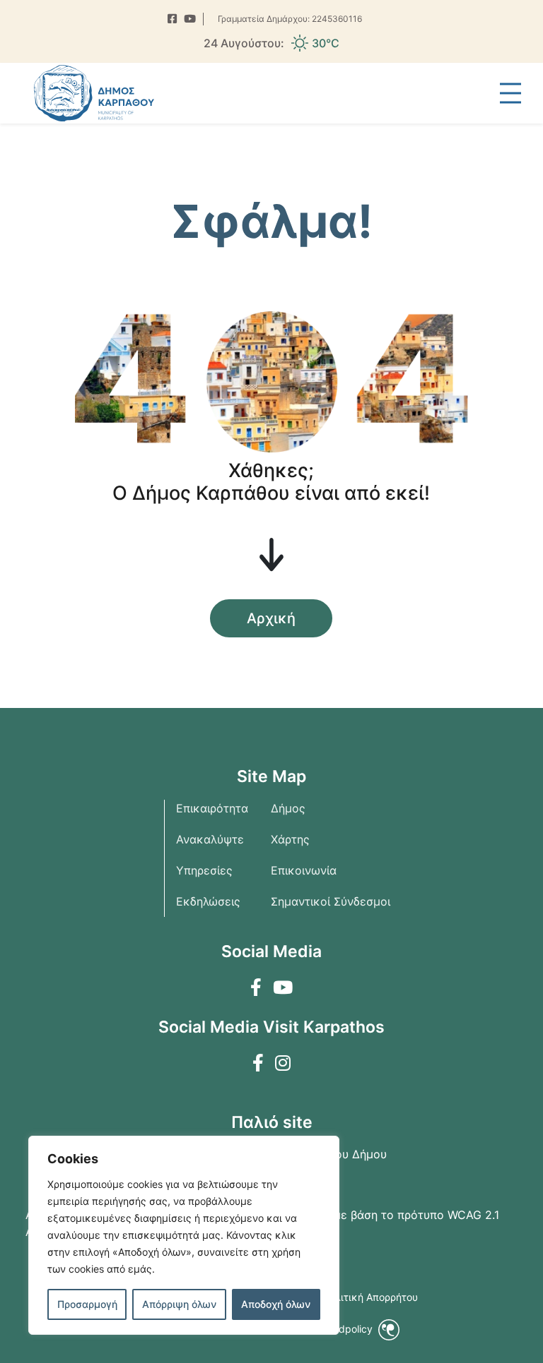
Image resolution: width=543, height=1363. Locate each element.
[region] (183, 1235)
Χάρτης (290, 839)
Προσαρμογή (87, 1304)
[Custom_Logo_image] (94, 93)
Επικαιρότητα (212, 808)
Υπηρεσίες (204, 870)
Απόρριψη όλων (179, 1304)
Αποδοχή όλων (275, 1304)
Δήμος (288, 808)
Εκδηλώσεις (208, 901)
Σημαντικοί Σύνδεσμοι (330, 901)
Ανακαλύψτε (210, 839)
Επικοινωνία (304, 870)
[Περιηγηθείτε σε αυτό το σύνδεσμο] (172, 19)
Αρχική (271, 618)
